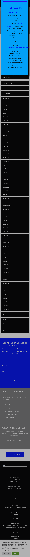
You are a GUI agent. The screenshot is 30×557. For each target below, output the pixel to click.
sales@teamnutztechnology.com (18, 47)
